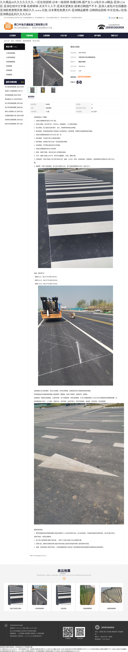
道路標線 (9, 70)
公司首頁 (12, 35)
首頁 (12, 41)
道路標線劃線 (27, 41)
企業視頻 (46, 35)
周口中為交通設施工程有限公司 (19, 631)
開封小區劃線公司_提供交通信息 (14, 111)
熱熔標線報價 (39, 608)
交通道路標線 (10, 53)
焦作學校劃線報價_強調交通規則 (14, 107)
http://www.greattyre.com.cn (38, 555)
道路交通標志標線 (15, 608)
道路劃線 (9, 74)
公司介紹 (63, 35)
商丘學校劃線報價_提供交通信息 (14, 103)
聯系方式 (114, 35)
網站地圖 (41, 633)
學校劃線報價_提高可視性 (13, 95)
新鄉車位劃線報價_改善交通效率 (14, 119)
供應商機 (29, 35)
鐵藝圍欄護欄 (111, 608)
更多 (22, 82)
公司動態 (80, 35)
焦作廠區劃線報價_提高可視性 (14, 87)
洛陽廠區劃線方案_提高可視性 (14, 115)
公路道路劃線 (10, 57)
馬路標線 (9, 66)
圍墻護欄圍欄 (87, 608)
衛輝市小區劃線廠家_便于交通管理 (14, 91)
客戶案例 (97, 35)
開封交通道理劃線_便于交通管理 (14, 124)
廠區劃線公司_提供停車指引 (13, 99)
